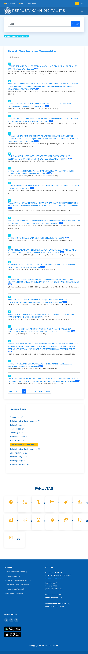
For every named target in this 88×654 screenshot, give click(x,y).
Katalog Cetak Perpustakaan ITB (18, 580)
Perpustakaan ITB (13, 576)
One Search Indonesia (14, 593)
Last (48, 391)
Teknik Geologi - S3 (18, 456)
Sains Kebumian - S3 (18, 453)
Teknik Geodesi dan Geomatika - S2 (24, 445)
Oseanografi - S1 (17, 417)
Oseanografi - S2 (17, 432)
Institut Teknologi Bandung (16, 572)
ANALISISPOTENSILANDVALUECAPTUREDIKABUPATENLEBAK (36, 238)
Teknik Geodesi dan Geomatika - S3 (25, 449)
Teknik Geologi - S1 (18, 425)
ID (77, 3)
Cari (76, 24)
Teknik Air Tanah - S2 (19, 436)
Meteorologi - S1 (17, 429)
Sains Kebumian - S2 (18, 440)
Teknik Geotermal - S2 (19, 464)
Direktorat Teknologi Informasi (17, 585)
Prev (11, 391)
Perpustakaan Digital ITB (38, 11)
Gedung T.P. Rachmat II (54, 578)
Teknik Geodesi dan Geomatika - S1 (25, 421)
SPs (18, 539)
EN (82, 3)
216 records (15, 57)
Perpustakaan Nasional (15, 589)
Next (41, 391)
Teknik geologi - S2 (18, 460)
